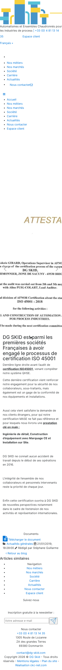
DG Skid (34, 657)
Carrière (12, 75)
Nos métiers (15, 62)
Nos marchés (15, 67)
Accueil (11, 99)
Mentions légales (28, 661)
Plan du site (49, 661)
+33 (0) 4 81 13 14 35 (31, 633)
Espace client (31, 36)
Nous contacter (17, 124)
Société (12, 71)
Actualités (13, 79)
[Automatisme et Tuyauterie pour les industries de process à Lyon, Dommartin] (10, 56)
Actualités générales (20, 543)
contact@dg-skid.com (31, 652)
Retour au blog (17, 553)
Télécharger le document (24, 539)
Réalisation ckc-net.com (31, 665)
